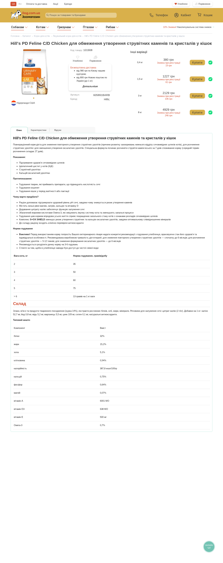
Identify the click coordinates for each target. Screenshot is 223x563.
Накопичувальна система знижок (187, 27)
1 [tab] (34, 99)
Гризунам (64, 27)
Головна (15, 36)
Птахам (88, 27)
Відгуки (57, 130)
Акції (55, 4)
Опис (19, 130)
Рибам (110, 27)
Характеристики (38, 130)
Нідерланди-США (26, 103)
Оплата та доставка (36, 4)
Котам (40, 27)
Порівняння (204, 4)
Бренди (68, 4)
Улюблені (182, 4)
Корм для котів (42, 36)
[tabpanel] (35, 72)
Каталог (26, 36)
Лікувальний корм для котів (67, 36)
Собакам (17, 27)
